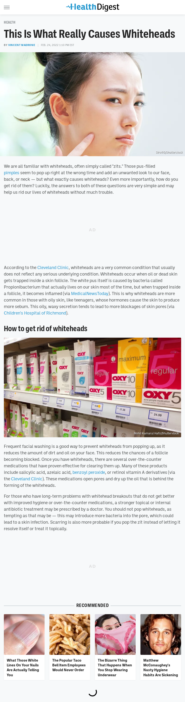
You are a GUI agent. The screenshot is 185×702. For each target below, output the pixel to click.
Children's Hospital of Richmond (35, 313)
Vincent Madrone (21, 45)
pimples (11, 172)
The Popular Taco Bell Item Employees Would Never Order (69, 665)
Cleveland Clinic (53, 267)
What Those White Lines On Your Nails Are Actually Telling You (23, 667)
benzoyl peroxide (89, 472)
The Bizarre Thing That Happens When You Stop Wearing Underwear (115, 667)
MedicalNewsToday (89, 293)
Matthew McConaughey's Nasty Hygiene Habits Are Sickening (160, 667)
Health (10, 22)
